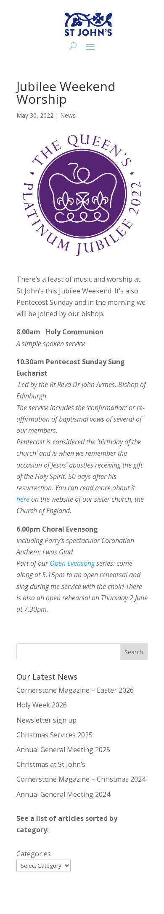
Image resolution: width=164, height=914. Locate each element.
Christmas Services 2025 (54, 734)
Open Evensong (72, 563)
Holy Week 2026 (41, 705)
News (68, 115)
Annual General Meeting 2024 (63, 794)
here (22, 499)
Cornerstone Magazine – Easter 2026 (75, 690)
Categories (33, 853)
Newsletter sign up (46, 720)
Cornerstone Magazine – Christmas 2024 (80, 779)
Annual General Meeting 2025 (63, 749)
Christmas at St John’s (50, 764)
